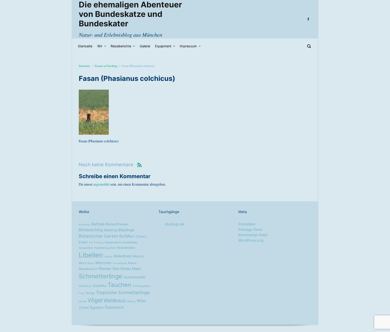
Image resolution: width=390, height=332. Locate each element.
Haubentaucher (104, 248)
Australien (84, 224)
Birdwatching (91, 229)
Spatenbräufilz (134, 277)
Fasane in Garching (106, 66)
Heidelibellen (125, 248)
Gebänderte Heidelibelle (120, 242)
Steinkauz (85, 286)
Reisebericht (88, 269)
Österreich (114, 307)
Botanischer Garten (98, 236)
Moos (90, 263)
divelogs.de (174, 224)
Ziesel (84, 307)
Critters (140, 236)
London (108, 256)
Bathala (97, 224)
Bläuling (110, 230)
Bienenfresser (117, 224)
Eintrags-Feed (250, 229)
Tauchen (119, 284)
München (103, 263)
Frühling (98, 242)
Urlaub (82, 301)
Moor (82, 263)
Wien (141, 300)
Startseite (84, 66)
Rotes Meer (131, 268)
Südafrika (99, 286)
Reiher (132, 263)
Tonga (90, 293)
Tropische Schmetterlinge (123, 292)
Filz (91, 242)
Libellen (91, 255)
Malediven (123, 256)
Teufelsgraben (141, 286)
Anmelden (246, 224)
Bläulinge (126, 230)
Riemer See (109, 268)
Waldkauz (115, 300)
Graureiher (86, 248)
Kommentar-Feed (252, 235)
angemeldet (101, 184)
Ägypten (97, 307)
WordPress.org (250, 240)
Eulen (83, 242)
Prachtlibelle (120, 263)
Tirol (81, 293)
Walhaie (131, 301)
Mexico (138, 256)
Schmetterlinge (100, 276)
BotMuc (126, 236)
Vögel (95, 300)
